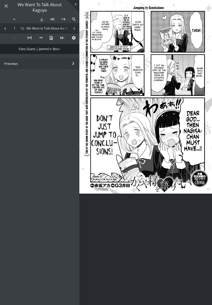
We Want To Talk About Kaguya (40, 7)
